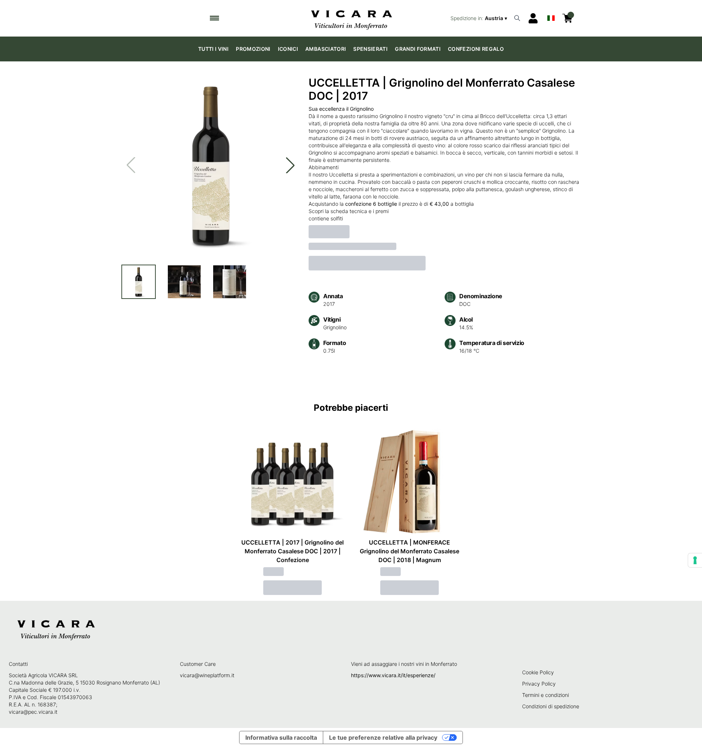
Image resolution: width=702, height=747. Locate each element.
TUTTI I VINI (213, 49)
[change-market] (479, 18)
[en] (551, 16)
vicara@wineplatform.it (207, 675)
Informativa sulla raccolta (281, 737)
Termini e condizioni (545, 695)
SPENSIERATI (370, 49)
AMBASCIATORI (325, 49)
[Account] (533, 18)
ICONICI (288, 49)
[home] (351, 18)
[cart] (567, 18)
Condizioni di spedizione (550, 706)
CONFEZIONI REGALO (476, 49)
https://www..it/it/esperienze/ (393, 675)
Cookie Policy (538, 672)
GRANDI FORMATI (418, 49)
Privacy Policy (539, 683)
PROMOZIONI (253, 49)
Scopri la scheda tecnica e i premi (349, 211)
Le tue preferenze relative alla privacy (383, 737)
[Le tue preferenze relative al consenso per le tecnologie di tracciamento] (695, 560)
